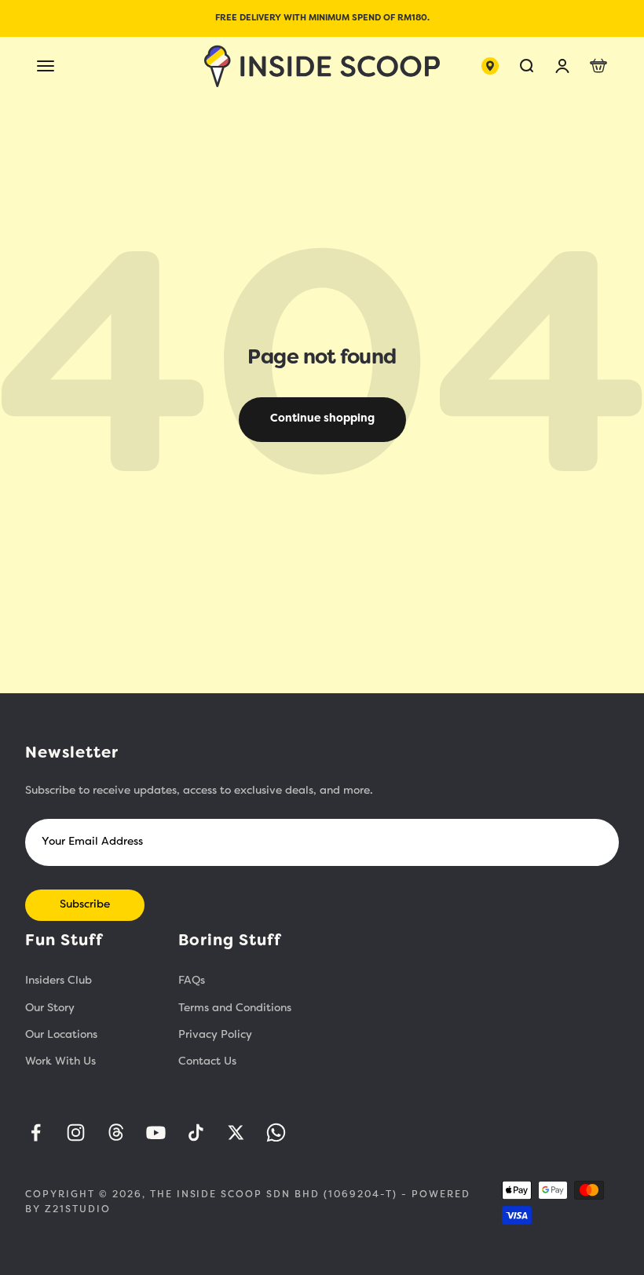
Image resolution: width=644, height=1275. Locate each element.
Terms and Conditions (234, 1008)
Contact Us (207, 1062)
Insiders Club (58, 981)
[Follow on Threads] (115, 1132)
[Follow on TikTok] (196, 1132)
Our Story (50, 1008)
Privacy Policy (215, 1035)
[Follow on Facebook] (35, 1132)
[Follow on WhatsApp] (276, 1132)
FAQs (191, 981)
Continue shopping (322, 419)
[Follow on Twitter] (236, 1132)
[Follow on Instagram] (75, 1132)
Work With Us (60, 1062)
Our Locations (61, 1035)
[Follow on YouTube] (155, 1132)
